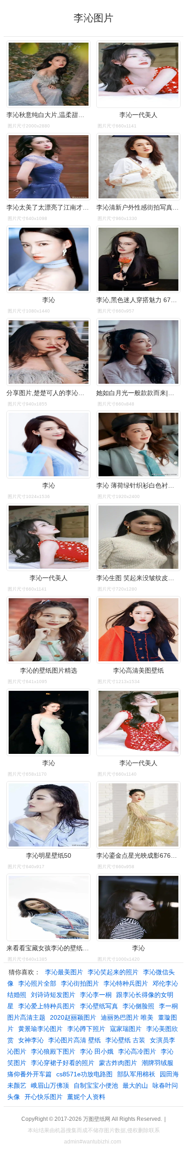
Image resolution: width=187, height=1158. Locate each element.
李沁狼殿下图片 (53, 1051)
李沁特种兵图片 (125, 983)
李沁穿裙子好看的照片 (62, 1062)
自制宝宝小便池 (96, 1085)
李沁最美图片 (64, 972)
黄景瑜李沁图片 (40, 1028)
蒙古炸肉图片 (118, 1062)
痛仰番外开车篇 (29, 1074)
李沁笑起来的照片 (113, 972)
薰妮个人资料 (86, 1096)
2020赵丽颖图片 (73, 1017)
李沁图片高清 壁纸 (74, 1040)
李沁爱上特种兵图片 (46, 1006)
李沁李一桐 (96, 994)
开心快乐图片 (44, 1096)
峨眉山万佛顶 (50, 1085)
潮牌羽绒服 (157, 1062)
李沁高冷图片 (137, 1051)
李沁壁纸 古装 (125, 1040)
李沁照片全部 (37, 983)
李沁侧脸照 (138, 1006)
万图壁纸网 (96, 1119)
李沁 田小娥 (96, 1051)
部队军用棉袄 (136, 1074)
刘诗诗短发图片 (53, 994)
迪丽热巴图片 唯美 (127, 1017)
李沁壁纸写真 (99, 1006)
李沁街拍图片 (80, 983)
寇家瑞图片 (126, 1028)
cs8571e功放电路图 (84, 1074)
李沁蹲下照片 (86, 1028)
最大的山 (135, 1085)
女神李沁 (31, 1040)
